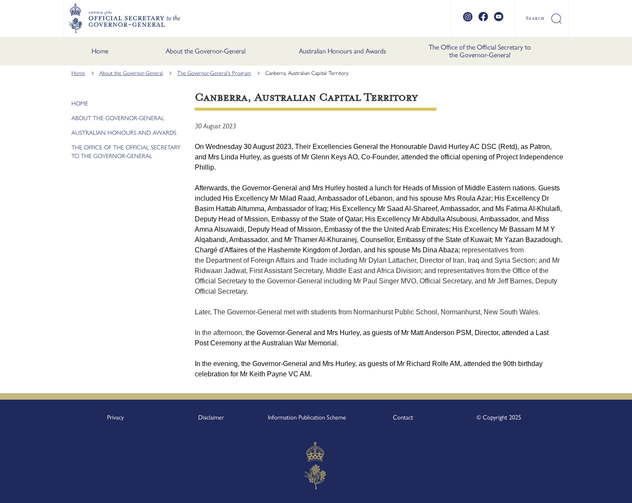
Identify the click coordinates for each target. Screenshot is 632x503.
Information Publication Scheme (307, 417)
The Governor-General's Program (214, 73)
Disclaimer (211, 417)
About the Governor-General (205, 51)
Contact (403, 417)
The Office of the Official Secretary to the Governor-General (480, 51)
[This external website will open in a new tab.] (467, 20)
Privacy (115, 417)
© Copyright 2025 (498, 417)
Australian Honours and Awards (342, 51)
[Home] (124, 18)
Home (100, 51)
